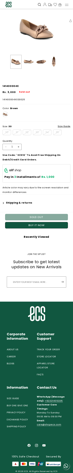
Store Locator (46, 356)
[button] (39, 5)
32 (28, 132)
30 (8, 132)
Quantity (7, 141)
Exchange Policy (17, 419)
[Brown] (5, 114)
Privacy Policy (16, 412)
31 (18, 132)
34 (48, 132)
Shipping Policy (16, 426)
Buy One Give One (17, 405)
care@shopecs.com (49, 424)
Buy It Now (37, 225)
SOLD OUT (36, 217)
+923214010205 (54, 400)
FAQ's (40, 374)
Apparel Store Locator (46, 365)
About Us (13, 349)
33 (38, 132)
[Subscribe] (62, 282)
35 (59, 132)
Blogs (10, 363)
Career (11, 356)
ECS (26, 471)
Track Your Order (48, 349)
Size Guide (13, 398)
